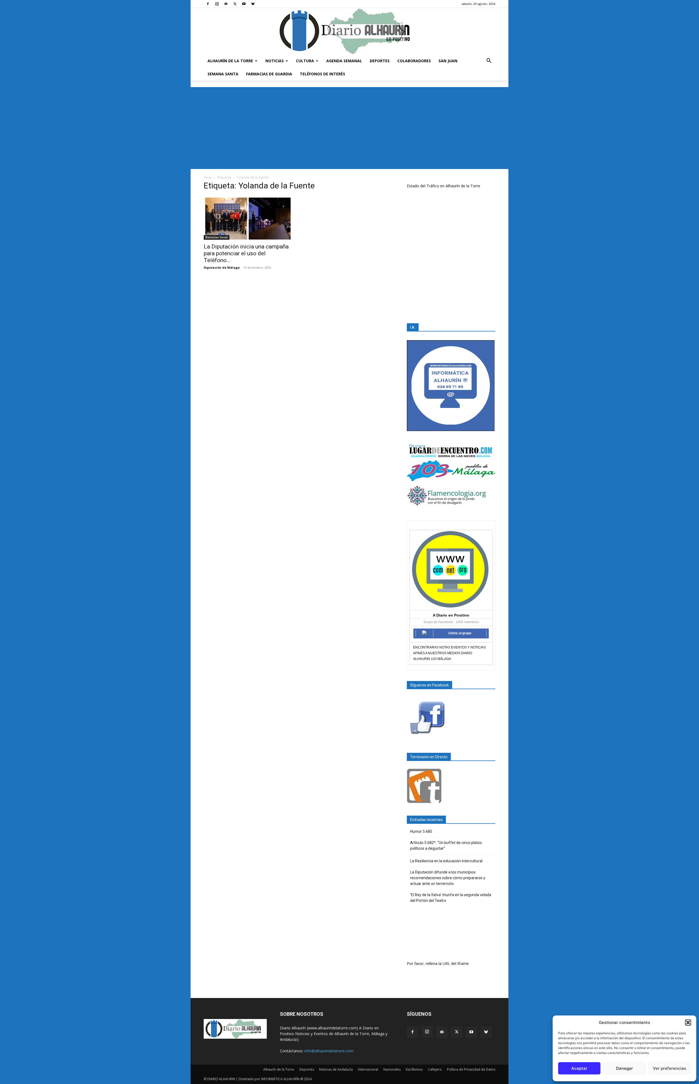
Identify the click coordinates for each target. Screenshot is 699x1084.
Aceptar (579, 1068)
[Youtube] (244, 4)
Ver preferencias (669, 1068)
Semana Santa (223, 73)
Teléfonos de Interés (322, 73)
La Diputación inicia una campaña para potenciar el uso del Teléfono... (246, 253)
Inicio (208, 177)
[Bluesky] (253, 4)
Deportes (380, 60)
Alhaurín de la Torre (230, 60)
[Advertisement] (349, 128)
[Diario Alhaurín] (349, 31)
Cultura (305, 60)
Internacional (368, 1069)
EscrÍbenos (414, 1069)
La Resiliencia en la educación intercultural (446, 861)
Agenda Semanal (344, 60)
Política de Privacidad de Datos (471, 1069)
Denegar (624, 1068)
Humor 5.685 (421, 831)
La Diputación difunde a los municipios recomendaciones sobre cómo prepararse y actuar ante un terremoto (447, 878)
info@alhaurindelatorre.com (329, 1050)
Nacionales (392, 1069)
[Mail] (226, 4)
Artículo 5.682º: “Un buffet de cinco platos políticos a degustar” (446, 845)
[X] (235, 4)
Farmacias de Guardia (269, 73)
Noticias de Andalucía (336, 1069)
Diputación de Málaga (222, 267)
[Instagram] (217, 4)
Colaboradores (414, 60)
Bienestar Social (216, 237)
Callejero (435, 1069)
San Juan (448, 60)
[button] (688, 1022)
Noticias (274, 60)
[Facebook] (208, 4)
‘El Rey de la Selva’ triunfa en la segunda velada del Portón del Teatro (450, 898)
